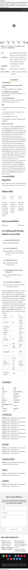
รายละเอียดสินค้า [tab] (14, 79)
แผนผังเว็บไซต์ (22, 565)
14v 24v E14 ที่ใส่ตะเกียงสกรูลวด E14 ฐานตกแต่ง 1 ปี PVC (20, 547)
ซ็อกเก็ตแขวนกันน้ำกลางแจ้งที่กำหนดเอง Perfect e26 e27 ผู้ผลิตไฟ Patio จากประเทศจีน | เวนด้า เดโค (7, 550)
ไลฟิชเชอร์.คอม (14, 565)
